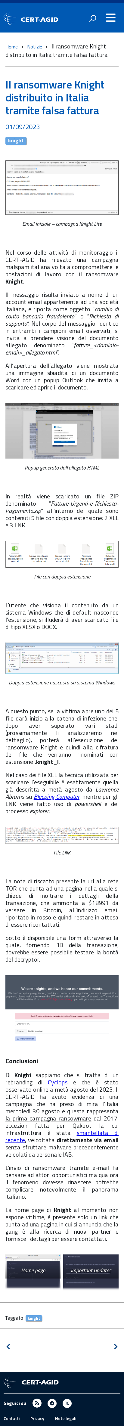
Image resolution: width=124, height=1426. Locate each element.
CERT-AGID (39, 19)
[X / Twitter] (67, 1403)
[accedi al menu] (111, 18)
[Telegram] (52, 1403)
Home (11, 46)
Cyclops (58, 1082)
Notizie (35, 46)
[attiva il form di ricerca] (93, 18)
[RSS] (37, 1403)
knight (16, 141)
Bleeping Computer (56, 796)
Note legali (65, 1418)
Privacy (37, 1418)
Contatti (12, 1418)
